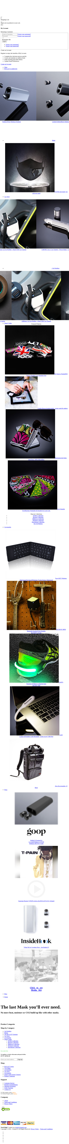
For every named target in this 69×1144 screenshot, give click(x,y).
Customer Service (9, 1083)
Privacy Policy (8, 1104)
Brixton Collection (38, 517)
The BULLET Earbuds (11, 1034)
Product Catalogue (9, 1076)
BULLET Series (9, 1066)
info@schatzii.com (21, 1127)
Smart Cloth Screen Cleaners (12, 1074)
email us (14, 1092)
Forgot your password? (24, 36)
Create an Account (6, 64)
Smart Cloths (8, 323)
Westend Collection (38, 520)
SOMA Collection (38, 515)
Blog (5, 994)
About (6, 1100)
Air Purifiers (7, 1031)
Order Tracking (8, 1088)
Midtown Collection (38, 519)
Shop (5, 67)
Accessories (7, 527)
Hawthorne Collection (38, 522)
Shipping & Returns (10, 1086)
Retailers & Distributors (11, 1084)
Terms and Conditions (10, 1102)
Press (5, 789)
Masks (6, 1033)
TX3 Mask (7, 1068)
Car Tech (7, 196)
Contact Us (7, 1089)
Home (6, 997)
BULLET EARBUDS (10, 69)
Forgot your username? (24, 34)
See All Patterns (38, 523)
